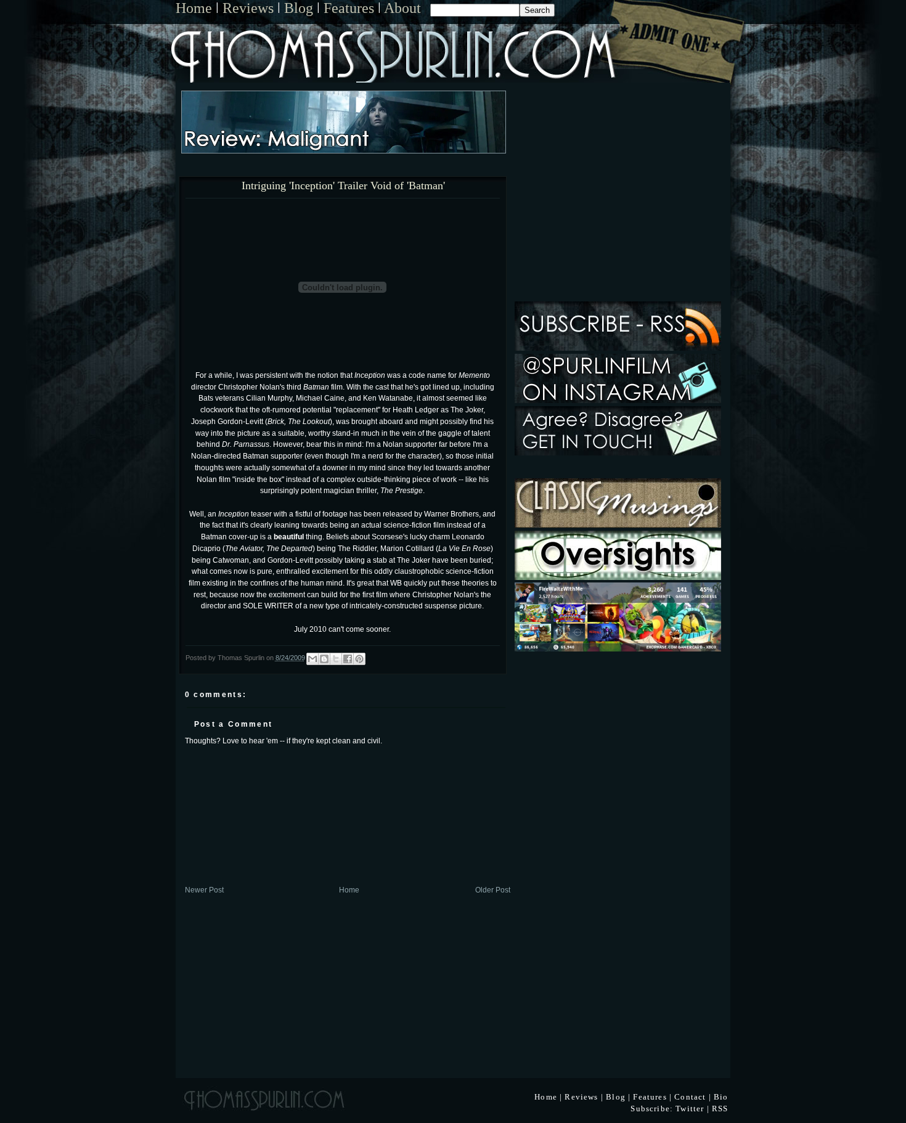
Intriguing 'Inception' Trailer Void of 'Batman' (343, 186)
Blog (298, 8)
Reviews (248, 8)
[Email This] (312, 659)
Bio (721, 1096)
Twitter (689, 1108)
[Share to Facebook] (347, 659)
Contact (690, 1096)
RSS (720, 1108)
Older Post (492, 890)
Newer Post (204, 890)
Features (349, 8)
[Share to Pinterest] (359, 659)
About (402, 8)
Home (194, 8)
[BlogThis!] (324, 659)
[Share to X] (336, 659)
